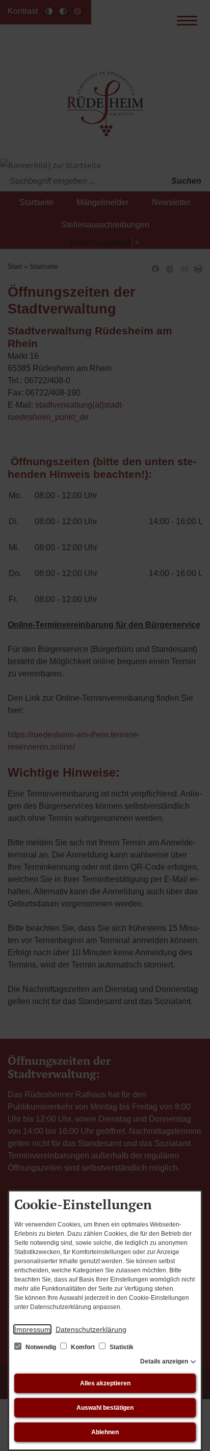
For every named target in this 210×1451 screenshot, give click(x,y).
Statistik (121, 1347)
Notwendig (41, 1347)
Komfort (82, 1347)
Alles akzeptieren (105, 1383)
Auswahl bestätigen (105, 1407)
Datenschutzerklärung (91, 1329)
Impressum (32, 1329)
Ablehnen (105, 1432)
